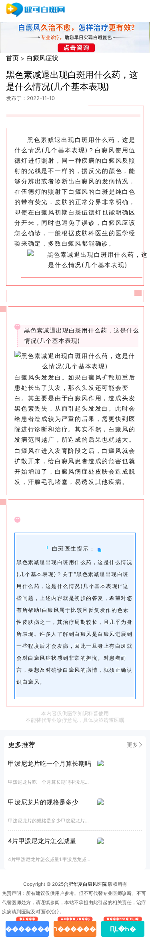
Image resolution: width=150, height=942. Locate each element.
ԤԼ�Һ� (123, 927)
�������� (27, 927)
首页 (12, 58)
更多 (132, 744)
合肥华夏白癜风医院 (85, 884)
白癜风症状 (42, 58)
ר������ (75, 927)
